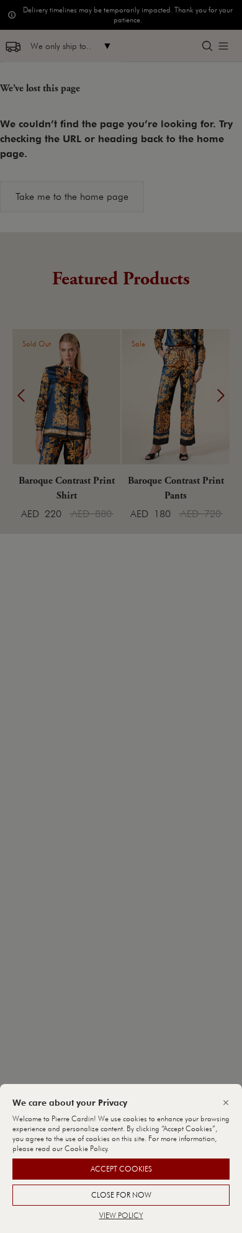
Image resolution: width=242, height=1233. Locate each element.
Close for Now (121, 1194)
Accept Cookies (121, 1168)
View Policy (121, 1215)
